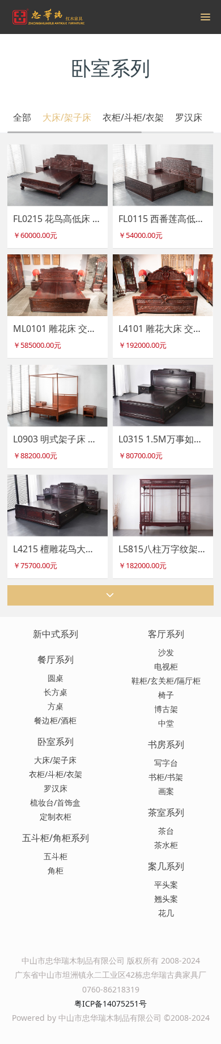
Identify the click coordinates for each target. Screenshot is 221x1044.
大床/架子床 (66, 117)
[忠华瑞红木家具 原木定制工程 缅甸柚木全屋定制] (48, 17)
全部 (22, 117)
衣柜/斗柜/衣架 (133, 117)
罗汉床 (188, 117)
